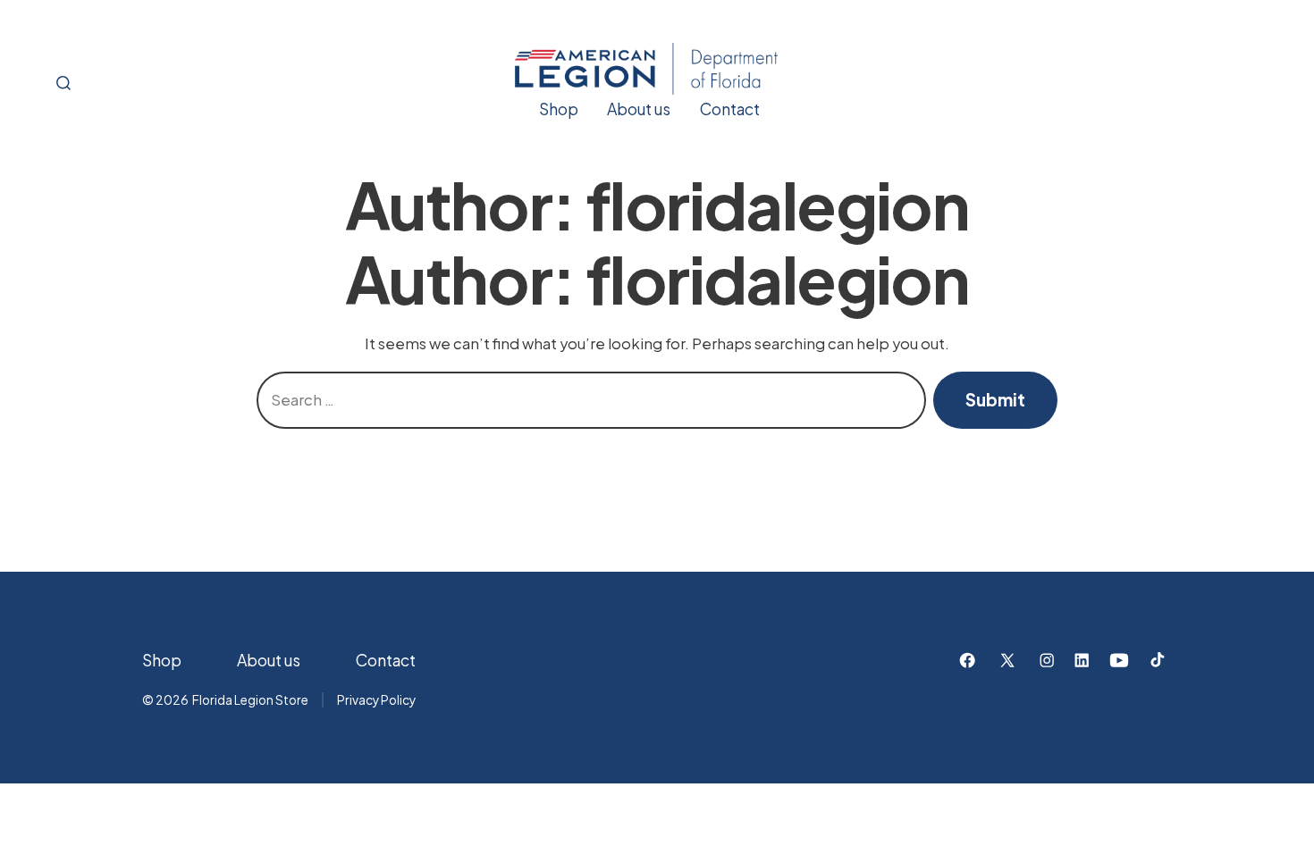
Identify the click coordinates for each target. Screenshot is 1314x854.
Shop (558, 109)
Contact (730, 109)
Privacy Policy (376, 699)
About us (638, 109)
